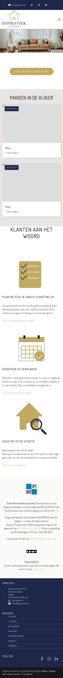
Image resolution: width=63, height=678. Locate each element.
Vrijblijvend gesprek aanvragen (16, 392)
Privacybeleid (27, 674)
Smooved (12, 646)
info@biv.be (50, 538)
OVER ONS (12, 631)
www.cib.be (38, 569)
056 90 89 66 (17, 600)
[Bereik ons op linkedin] (56, 659)
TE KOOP (12, 616)
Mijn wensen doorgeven (13, 464)
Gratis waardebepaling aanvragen (18, 320)
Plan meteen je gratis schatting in (28, 297)
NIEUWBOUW (14, 626)
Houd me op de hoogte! (18, 441)
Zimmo (52, 671)
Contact (12, 641)
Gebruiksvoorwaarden (11, 674)
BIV (56, 510)
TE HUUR (12, 621)
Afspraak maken (16, 636)
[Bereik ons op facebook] (42, 659)
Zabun (44, 671)
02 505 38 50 (36, 538)
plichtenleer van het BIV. (30, 528)
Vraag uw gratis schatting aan (31, 71)
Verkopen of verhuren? (19, 369)
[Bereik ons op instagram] (49, 659)
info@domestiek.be (20, 603)
